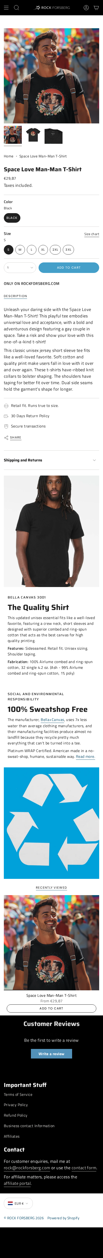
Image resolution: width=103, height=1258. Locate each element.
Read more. (85, 756)
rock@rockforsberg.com (27, 1167)
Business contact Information (29, 1126)
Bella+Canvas (52, 719)
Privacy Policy (16, 1105)
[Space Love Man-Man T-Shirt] (51, 942)
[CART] (96, 7)
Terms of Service (18, 1094)
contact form (84, 1167)
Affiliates (12, 1136)
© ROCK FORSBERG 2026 (24, 1218)
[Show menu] (6, 7)
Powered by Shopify (63, 1218)
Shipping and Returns (23, 460)
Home (9, 156)
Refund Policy (16, 1115)
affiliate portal (17, 1183)
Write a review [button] (51, 1054)
